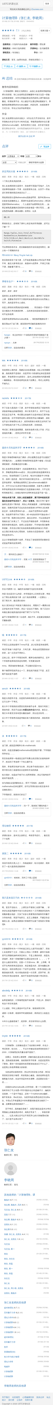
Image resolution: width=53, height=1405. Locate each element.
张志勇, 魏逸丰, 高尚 (12, 1204)
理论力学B (8, 1361)
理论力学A (8, 1317)
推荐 (22, 66)
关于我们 (6, 1397)
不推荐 (36, 66)
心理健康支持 (28, 1397)
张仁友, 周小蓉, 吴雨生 (13, 1288)
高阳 (6, 1214)
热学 (6, 1346)
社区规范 (16, 1397)
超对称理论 (9, 1307)
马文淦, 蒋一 (9, 1248)
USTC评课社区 (10, 3)
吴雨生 (7, 1224)
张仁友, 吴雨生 (10, 1239)
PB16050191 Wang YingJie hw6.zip (17, 255)
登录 (47, 3)
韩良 (6, 1253)
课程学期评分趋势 (36, 162)
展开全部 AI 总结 (25, 136)
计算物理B (8, 1322)
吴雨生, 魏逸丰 (10, 1293)
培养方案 (44, 30)
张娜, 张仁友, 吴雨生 (12, 1234)
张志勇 (7, 1229)
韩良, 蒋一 (8, 1268)
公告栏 (19, 1399)
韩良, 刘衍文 (9, 1258)
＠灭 (30, 559)
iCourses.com (37, 9)
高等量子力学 (9, 1312)
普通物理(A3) (9, 1351)
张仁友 (7, 1283)
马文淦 (7, 1244)
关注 (9, 66)
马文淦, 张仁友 (10, 1209)
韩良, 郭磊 (8, 1263)
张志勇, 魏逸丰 (10, 1219)
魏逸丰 (7, 1199)
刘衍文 (7, 1278)
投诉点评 (40, 1397)
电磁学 (7, 1366)
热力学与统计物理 (11, 1356)
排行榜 (11, 1399)
